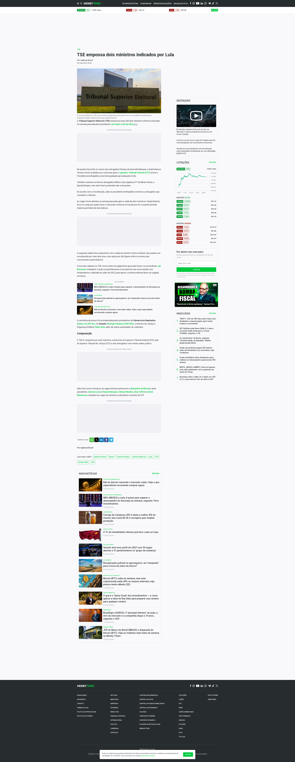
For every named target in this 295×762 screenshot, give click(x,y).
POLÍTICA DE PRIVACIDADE (86, 712)
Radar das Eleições (162, 3)
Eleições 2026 (108, 544)
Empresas (107, 610)
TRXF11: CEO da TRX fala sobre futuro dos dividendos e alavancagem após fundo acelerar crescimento (198, 321)
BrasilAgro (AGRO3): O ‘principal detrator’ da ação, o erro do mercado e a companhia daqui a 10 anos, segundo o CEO (130, 615)
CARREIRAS (114, 728)
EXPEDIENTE (81, 699)
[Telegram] (209, 3)
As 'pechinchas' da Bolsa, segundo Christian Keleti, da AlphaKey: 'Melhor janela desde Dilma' (195, 340)
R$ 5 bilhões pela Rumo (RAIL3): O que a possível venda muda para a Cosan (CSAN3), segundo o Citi (197, 330)
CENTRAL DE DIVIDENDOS (148, 708)
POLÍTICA (113, 724)
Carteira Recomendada (103, 284)
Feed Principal (123, 457)
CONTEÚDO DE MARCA (147, 720)
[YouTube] (197, 3)
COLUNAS (142, 712)
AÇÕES (181, 699)
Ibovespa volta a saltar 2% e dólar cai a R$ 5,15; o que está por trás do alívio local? (197, 378)
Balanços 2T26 (181, 3)
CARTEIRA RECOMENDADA (148, 695)
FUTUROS (182, 724)
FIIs (180, 703)
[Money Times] (92, 3)
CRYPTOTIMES (213, 695)
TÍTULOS (182, 737)
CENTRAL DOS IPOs (146, 699)
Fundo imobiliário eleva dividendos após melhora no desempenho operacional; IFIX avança (197, 359)
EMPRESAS (114, 703)
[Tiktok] (213, 3)
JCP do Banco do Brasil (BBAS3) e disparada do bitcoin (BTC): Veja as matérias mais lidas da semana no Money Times (131, 633)
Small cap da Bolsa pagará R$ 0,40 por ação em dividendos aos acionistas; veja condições (197, 350)
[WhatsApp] (205, 3)
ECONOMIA (114, 708)
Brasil (111, 457)
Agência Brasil (87, 60)
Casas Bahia (145, 3)
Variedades (107, 512)
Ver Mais (155, 473)
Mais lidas (183, 313)
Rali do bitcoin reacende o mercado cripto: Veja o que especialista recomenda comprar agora (123, 311)
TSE (78, 49)
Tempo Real (83, 462)
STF (156, 457)
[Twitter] (216, 3)
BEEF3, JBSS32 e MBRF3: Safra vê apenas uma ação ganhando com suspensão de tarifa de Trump (197, 369)
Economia (98, 295)
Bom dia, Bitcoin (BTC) (111, 575)
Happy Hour (107, 529)
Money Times (108, 627)
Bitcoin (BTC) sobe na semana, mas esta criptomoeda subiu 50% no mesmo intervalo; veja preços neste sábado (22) (128, 581)
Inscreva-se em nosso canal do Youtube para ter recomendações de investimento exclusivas (196, 141)
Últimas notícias (130, 3)
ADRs (181, 728)
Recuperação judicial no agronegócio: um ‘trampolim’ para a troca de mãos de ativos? (127, 299)
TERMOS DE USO (82, 708)
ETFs (180, 732)
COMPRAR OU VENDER (147, 716)
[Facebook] (190, 3)
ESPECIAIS (114, 732)
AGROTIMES (212, 699)
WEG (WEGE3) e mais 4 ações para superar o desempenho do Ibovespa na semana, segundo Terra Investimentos (127, 288)
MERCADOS (114, 699)
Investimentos (109, 592)
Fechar (188, 754)
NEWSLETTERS (144, 728)
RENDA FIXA (114, 712)
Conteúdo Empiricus (102, 307)
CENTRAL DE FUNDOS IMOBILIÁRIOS (152, 703)
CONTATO (80, 703)
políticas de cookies (148, 756)
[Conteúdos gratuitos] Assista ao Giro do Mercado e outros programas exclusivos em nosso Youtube (194, 131)
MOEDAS (182, 720)
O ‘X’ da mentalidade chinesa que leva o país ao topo (130, 532)
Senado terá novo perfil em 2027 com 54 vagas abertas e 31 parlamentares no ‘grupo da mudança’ (129, 549)
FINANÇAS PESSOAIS (117, 716)
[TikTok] (213, 686)
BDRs (181, 708)
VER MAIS (212, 162)
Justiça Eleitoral (139, 457)
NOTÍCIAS (113, 695)
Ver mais (212, 313)
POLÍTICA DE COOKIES (85, 716)
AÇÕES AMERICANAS (186, 712)
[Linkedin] (202, 3)
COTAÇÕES (183, 695)
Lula (150, 457)
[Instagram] (193, 3)
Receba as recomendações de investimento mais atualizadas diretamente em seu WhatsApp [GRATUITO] (196, 151)
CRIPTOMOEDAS (184, 716)
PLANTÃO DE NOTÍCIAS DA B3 (149, 724)
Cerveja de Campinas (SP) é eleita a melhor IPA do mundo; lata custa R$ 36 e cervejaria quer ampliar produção (129, 517)
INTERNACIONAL (116, 720)
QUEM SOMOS (82, 695)
